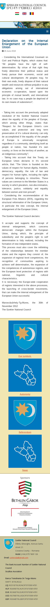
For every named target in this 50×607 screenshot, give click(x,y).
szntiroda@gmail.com (19, 557)
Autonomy (25, 394)
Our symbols (25, 356)
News (25, 470)
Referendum (25, 432)
